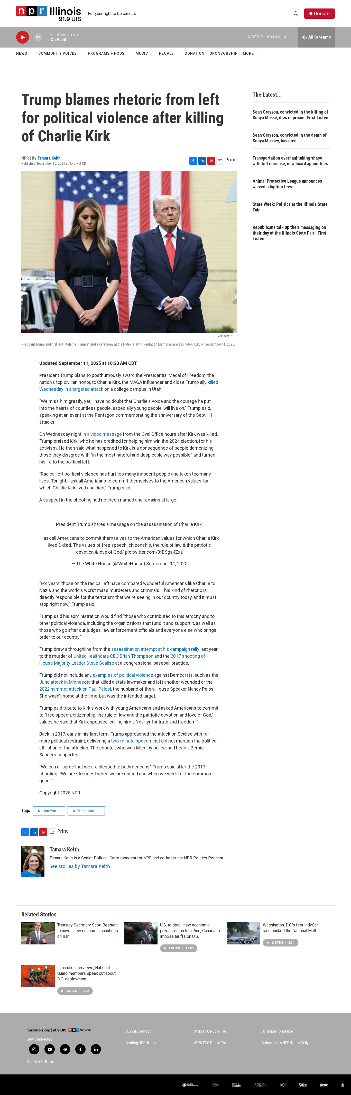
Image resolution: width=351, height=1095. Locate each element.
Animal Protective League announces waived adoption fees (287, 183)
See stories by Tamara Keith (80, 866)
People (166, 53)
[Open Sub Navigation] (31, 53)
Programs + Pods (106, 53)
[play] (23, 37)
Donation (195, 53)
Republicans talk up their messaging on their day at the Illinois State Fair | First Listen (289, 233)
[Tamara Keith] (32, 861)
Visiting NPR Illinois (141, 1043)
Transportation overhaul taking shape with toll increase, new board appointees (290, 160)
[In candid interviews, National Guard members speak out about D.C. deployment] (38, 976)
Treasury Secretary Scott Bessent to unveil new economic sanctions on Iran (87, 931)
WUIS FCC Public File (210, 1031)
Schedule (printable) (278, 1031)
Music (142, 53)
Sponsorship (224, 53)
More (248, 53)
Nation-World (49, 811)
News (21, 53)
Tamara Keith (49, 158)
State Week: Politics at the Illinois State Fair (290, 206)
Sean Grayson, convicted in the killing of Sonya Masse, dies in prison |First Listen (290, 114)
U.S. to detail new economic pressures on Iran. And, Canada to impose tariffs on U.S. (190, 931)
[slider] (46, 37)
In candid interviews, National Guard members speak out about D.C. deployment (86, 973)
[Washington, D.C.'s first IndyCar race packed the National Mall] (243, 933)
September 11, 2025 (166, 563)
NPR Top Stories (86, 811)
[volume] (38, 37)
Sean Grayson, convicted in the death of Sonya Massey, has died (290, 137)
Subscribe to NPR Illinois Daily (285, 1043)
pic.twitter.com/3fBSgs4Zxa (154, 552)
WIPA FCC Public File (210, 1043)
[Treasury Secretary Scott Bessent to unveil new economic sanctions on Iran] (38, 933)
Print (230, 159)
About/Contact (138, 1031)
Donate (322, 13)
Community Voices (57, 53)
